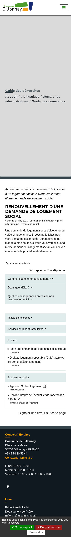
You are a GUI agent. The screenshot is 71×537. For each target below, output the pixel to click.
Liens (8, 499)
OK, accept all (23, 527)
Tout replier (38, 270)
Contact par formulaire (18, 457)
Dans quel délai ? (19, 287)
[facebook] (9, 486)
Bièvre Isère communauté (20, 515)
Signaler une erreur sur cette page (42, 413)
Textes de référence (19, 317)
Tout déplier (56, 270)
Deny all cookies (49, 527)
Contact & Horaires (17, 434)
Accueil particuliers (18, 189)
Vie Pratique (30, 96)
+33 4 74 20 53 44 (16, 453)
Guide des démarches (48, 101)
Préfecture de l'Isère (17, 507)
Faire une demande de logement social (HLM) (38, 348)
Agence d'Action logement (27, 386)
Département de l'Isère (19, 511)
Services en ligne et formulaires (26, 328)
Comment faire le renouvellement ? (29, 278)
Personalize (36, 532)
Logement (43, 189)
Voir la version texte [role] (18, 263)
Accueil (11, 96)
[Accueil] (19, 7)
